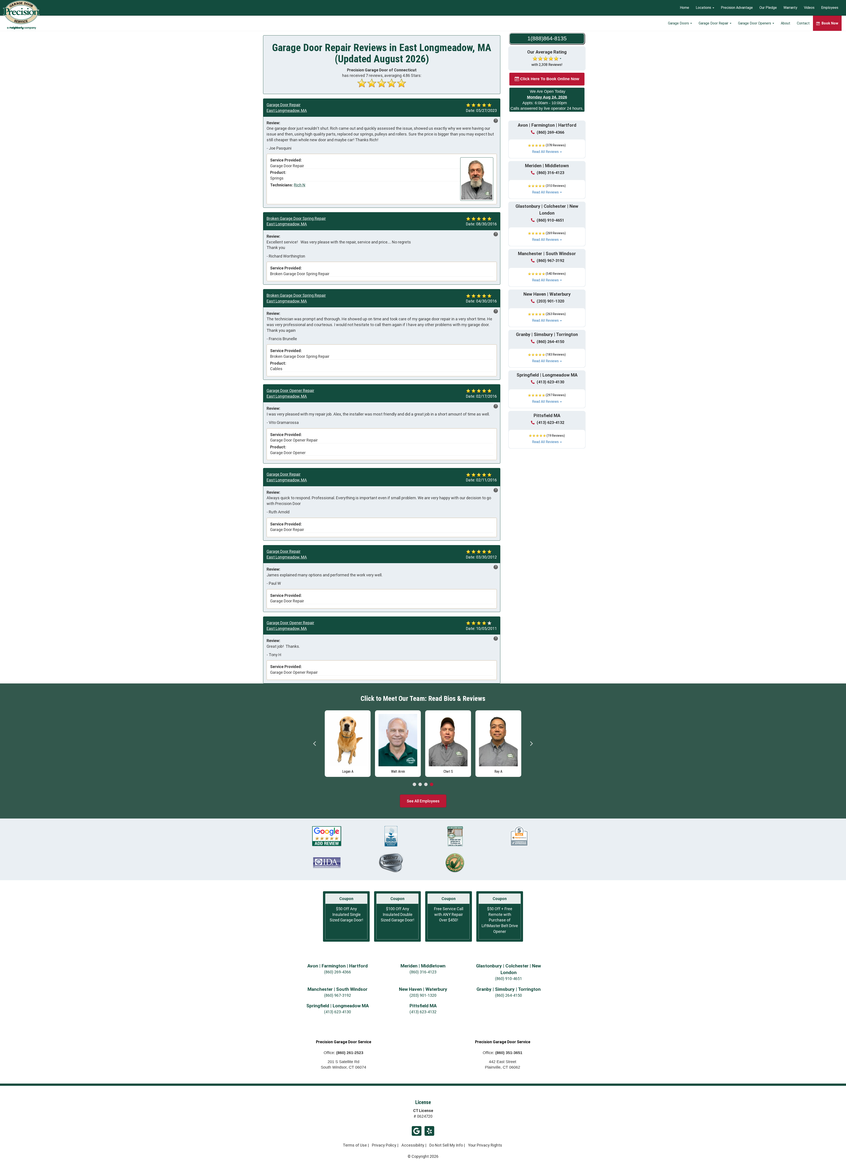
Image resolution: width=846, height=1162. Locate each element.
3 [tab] (426, 784)
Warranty (790, 8)
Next (531, 743)
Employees (829, 8)
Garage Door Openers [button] (755, 23)
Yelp (429, 1131)
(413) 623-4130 (550, 382)
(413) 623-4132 (550, 422)
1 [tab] (414, 784)
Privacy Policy (384, 1145)
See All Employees (423, 801)
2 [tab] (420, 784)
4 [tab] (431, 784)
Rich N (299, 185)
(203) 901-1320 (550, 301)
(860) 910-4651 (550, 220)
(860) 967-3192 (550, 260)
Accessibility (412, 1145)
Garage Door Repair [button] (714, 23)
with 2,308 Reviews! (546, 65)
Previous (314, 743)
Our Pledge (768, 8)
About (785, 23)
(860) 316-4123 (550, 172)
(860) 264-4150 (550, 341)
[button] (547, 148)
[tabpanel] (348, 742)
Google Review (416, 1131)
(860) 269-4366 (550, 132)
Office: (343, 1053)
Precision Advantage (737, 8)
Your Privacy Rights (485, 1145)
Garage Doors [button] (679, 23)
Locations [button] (704, 8)
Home (684, 8)
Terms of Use (355, 1145)
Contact (803, 23)
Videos (809, 8)
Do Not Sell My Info (446, 1145)
